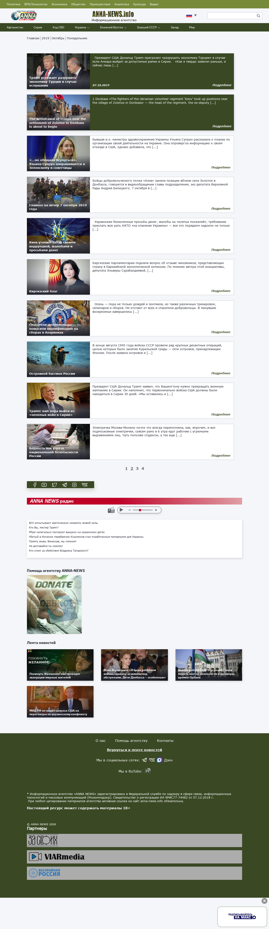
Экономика (59, 4)
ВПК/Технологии (35, 4)
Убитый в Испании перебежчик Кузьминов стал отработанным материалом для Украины (86, 537)
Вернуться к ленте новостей (134, 750)
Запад (175, 27)
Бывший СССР (147, 27)
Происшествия (100, 4)
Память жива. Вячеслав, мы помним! (52, 541)
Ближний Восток (111, 27)
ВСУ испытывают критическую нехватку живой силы (63, 523)
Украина (80, 27)
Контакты (165, 740)
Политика (13, 4)
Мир (192, 27)
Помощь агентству (131, 740)
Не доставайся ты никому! (46, 546)
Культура (139, 4)
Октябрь (58, 38)
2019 (45, 38)
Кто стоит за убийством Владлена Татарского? (58, 550)
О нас (101, 740)
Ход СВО (58, 27)
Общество (78, 4)
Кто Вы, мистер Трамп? (44, 527)
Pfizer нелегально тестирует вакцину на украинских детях (67, 532)
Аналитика (121, 4)
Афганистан (15, 27)
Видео (154, 4)
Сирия (38, 27)
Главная (33, 38)
